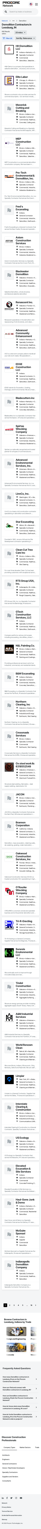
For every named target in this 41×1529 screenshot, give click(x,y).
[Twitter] (11, 1498)
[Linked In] (3, 1498)
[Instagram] (16, 1498)
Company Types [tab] (9, 1447)
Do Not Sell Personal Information (12, 1515)
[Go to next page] (35, 1305)
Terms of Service (7, 1511)
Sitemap (4, 1519)
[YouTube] (21, 1498)
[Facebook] (7, 1498)
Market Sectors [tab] (25, 1447)
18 (31, 1305)
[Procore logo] (11, 2)
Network (8, 6)
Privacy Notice (6, 1507)
